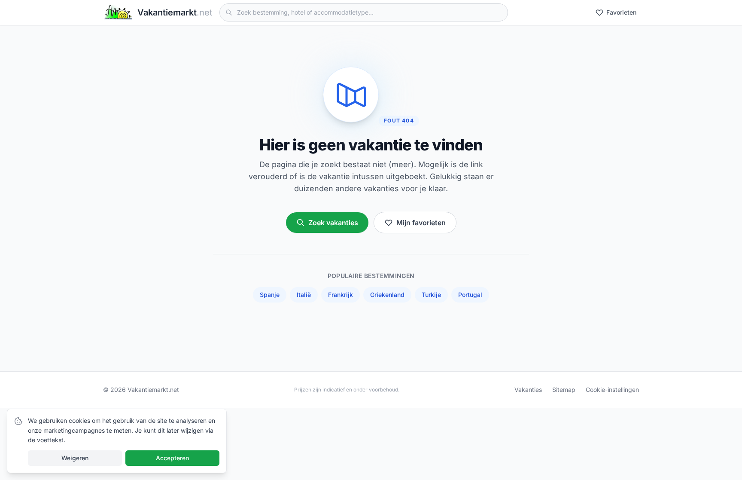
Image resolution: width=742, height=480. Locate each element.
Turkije (431, 294)
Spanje (270, 294)
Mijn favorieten (421, 222)
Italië (304, 294)
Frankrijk (340, 294)
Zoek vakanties (333, 222)
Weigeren (74, 458)
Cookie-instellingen (612, 389)
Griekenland (387, 294)
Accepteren (172, 458)
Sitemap (563, 389)
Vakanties (528, 389)
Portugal (470, 294)
